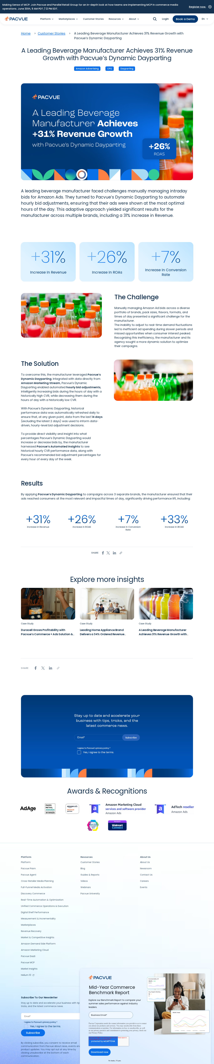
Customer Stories (93, 19)
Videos (84, 881)
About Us (145, 862)
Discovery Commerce (33, 893)
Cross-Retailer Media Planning (37, 881)
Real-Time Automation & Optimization (42, 899)
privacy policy (102, 748)
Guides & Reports (90, 874)
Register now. (197, 7)
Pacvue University (90, 893)
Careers (144, 881)
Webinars (86, 887)
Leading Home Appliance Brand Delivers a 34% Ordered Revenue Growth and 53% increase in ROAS (103, 634)
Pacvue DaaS (28, 956)
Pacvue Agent (28, 874)
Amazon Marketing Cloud (35, 950)
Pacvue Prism (28, 868)
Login (165, 19)
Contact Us (146, 874)
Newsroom (146, 868)
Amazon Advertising (87, 68)
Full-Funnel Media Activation (36, 887)
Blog (83, 868)
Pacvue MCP (28, 962)
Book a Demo (185, 19)
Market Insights (29, 968)
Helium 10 (26, 975)
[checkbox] (107, 752)
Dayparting (126, 68)
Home (26, 33)
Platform (26, 862)
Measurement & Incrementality (38, 918)
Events (143, 887)
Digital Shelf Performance (35, 912)
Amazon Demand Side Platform (38, 943)
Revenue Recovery (31, 931)
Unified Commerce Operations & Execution (44, 906)
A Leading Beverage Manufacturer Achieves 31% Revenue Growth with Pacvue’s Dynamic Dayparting (163, 634)
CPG (109, 68)
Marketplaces (28, 924)
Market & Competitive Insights (37, 937)
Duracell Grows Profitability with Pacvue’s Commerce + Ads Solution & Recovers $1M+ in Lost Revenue (47, 634)
